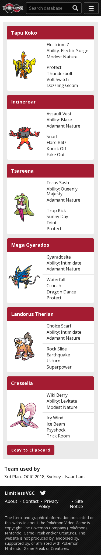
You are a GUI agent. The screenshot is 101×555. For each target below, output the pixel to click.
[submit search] (75, 8)
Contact (31, 501)
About (11, 501)
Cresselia (22, 383)
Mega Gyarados (30, 245)
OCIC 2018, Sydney (42, 477)
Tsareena (22, 171)
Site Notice (76, 503)
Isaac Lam (75, 477)
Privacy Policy (48, 503)
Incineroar (23, 102)
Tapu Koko (24, 33)
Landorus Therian (32, 314)
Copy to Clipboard (30, 450)
